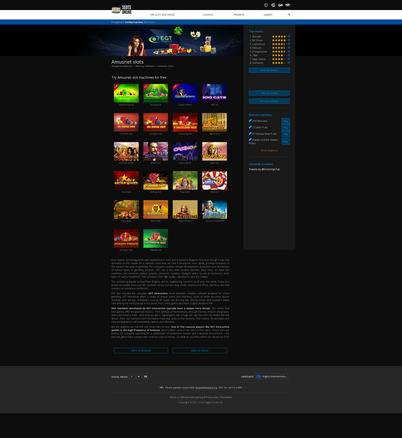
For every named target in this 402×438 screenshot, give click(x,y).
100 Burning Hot (124, 95)
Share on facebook (141, 350)
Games (268, 14)
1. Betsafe (255, 36)
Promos (239, 14)
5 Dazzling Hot (185, 128)
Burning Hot (152, 95)
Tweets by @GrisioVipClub (264, 169)
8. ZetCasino (256, 62)
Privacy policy (212, 397)
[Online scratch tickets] (287, 5)
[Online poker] (280, 5)
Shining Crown (126, 244)
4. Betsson (255, 47)
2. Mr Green (256, 40)
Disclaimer (226, 397)
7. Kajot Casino (258, 59)
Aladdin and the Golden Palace (263, 141)
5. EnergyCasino (258, 51)
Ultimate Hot (155, 244)
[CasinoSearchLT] (138, 376)
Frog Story (185, 186)
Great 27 (215, 186)
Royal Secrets (185, 215)
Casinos (208, 14)
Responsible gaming (192, 397)
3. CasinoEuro (257, 44)
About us (175, 397)
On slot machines (162, 14)
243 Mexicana (260, 120)
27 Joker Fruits (260, 127)
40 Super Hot (155, 128)
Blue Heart (156, 157)
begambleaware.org (206, 387)
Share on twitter (200, 350)
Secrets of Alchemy (215, 215)
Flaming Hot (155, 186)
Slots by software (269, 101)
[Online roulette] (265, 5)
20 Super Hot (126, 128)
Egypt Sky (214, 157)
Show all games (269, 150)
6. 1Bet (254, 55)
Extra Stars (126, 186)
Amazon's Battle (126, 157)
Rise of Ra (155, 215)
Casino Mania (185, 157)
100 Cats (214, 99)
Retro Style (126, 215)
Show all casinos (269, 70)
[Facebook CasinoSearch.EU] (131, 376)
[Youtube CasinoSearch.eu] (145, 376)
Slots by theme (269, 93)
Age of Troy (214, 128)
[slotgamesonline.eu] (121, 9)
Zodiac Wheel (182, 95)
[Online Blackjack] (273, 5)
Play (285, 121)
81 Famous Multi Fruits (265, 133)
